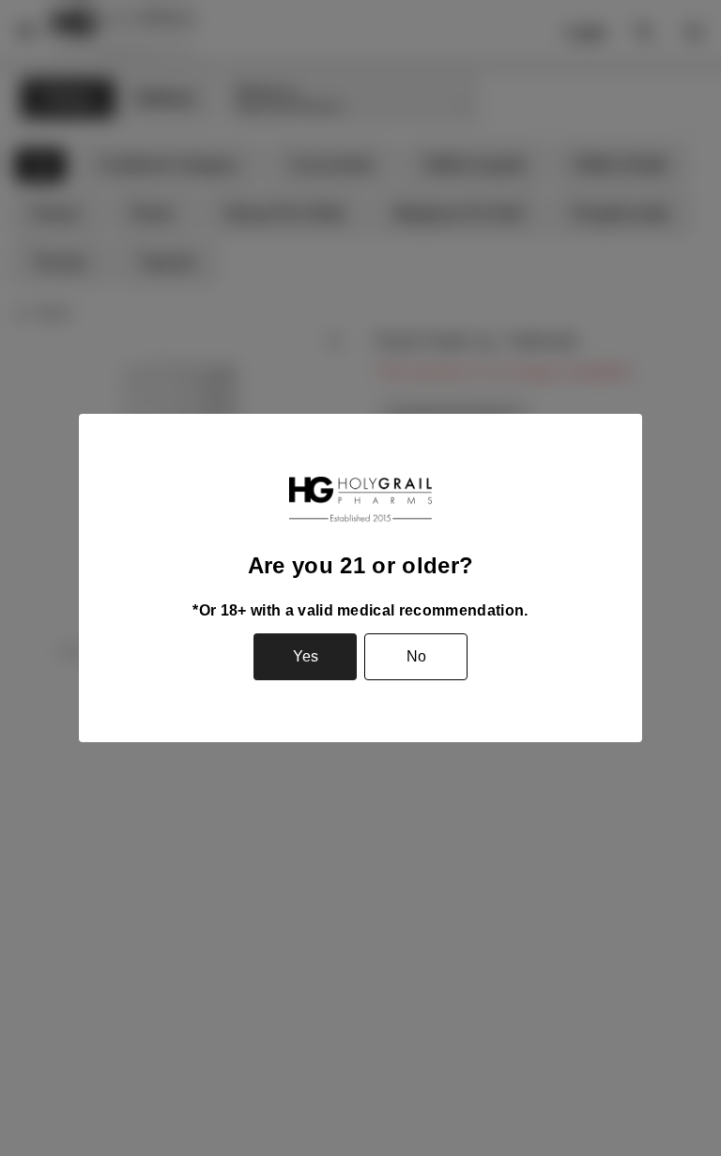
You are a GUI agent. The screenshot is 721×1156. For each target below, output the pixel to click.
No (416, 656)
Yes (305, 656)
